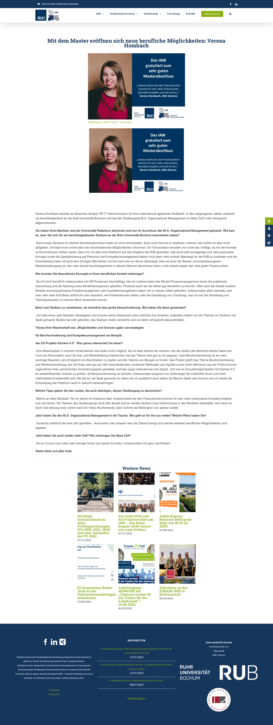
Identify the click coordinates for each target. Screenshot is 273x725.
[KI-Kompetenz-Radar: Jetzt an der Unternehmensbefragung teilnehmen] (95, 564)
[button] (230, 14)
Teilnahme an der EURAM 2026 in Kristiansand (173, 591)
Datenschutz (54, 694)
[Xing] (62, 642)
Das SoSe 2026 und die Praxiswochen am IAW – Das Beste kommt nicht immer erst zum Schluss (136, 523)
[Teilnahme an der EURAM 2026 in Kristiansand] (177, 564)
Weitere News (136, 698)
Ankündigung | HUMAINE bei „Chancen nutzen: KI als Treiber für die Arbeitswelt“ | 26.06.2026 (134, 596)
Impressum (54, 690)
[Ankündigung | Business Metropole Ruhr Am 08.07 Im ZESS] (177, 492)
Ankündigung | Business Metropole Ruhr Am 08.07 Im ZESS (175, 521)
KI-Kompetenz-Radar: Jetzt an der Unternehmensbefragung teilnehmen (97, 592)
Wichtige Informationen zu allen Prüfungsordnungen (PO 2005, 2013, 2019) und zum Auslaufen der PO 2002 (93, 526)
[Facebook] (230, 4)
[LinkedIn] (236, 4)
